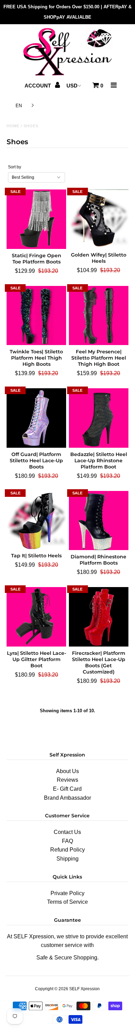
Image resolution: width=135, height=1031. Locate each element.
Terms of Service (67, 902)
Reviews (67, 780)
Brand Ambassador (67, 798)
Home (13, 126)
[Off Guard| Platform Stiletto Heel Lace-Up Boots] (36, 418)
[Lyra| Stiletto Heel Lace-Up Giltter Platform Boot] (36, 617)
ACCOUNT (38, 86)
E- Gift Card (67, 789)
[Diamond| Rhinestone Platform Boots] (98, 520)
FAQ (67, 841)
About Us (67, 771)
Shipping (67, 859)
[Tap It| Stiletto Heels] (36, 520)
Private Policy (67, 893)
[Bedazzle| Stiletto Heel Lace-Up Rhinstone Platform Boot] (98, 418)
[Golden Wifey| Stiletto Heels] (98, 218)
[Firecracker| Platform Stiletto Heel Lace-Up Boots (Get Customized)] (98, 617)
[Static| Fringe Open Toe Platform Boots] (36, 219)
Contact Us (67, 832)
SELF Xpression (84, 988)
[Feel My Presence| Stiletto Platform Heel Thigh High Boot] (98, 315)
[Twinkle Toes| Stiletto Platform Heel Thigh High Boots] (36, 315)
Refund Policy (67, 850)
